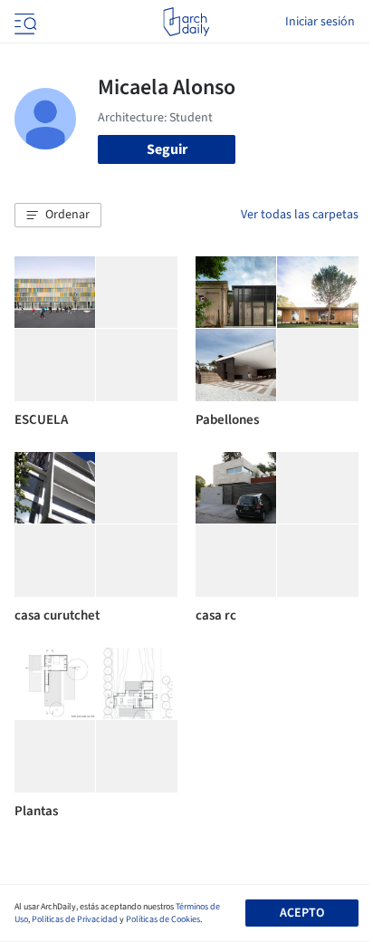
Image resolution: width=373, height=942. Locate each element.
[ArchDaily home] (186, 21)
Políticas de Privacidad (75, 919)
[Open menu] (23, 21)
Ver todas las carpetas (300, 215)
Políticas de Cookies (163, 919)
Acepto (302, 913)
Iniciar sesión (320, 21)
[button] (57, 215)
